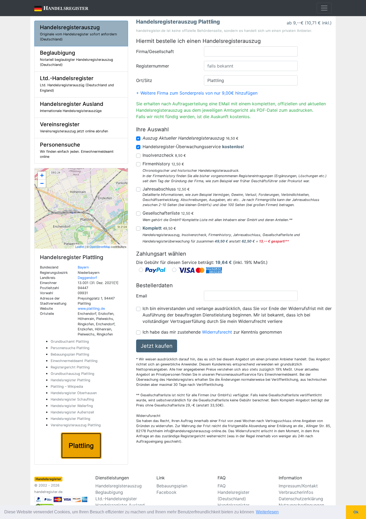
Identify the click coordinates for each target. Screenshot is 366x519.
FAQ (222, 485)
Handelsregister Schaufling (72, 399)
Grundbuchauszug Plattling (72, 374)
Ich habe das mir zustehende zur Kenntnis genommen (212, 332)
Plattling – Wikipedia (67, 386)
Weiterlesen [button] (267, 512)
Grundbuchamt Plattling (70, 341)
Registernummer (152, 66)
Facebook (166, 492)
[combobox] (251, 51)
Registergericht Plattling (70, 367)
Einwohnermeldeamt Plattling (74, 361)
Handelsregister (61, 8)
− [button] (42, 183)
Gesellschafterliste (168, 213)
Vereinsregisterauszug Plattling (76, 425)
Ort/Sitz (144, 80)
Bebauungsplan (171, 485)
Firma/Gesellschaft (155, 51)
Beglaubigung (109, 492)
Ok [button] (355, 512)
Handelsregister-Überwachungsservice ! (193, 146)
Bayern (83, 267)
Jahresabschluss (166, 189)
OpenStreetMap (99, 246)
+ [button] (42, 175)
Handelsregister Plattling (70, 380)
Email (141, 295)
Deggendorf (87, 278)
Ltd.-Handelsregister (116, 498)
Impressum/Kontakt (298, 485)
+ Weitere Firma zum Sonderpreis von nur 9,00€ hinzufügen (196, 93)
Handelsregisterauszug (118, 485)
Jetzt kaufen (157, 346)
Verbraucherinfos (296, 492)
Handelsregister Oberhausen (74, 393)
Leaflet (79, 246)
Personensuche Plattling (70, 348)
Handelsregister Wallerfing (72, 406)
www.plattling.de (91, 309)
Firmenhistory (163, 163)
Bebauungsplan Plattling (70, 354)
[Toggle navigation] (324, 8)
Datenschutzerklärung (301, 498)
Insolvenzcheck (164, 155)
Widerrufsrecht (217, 332)
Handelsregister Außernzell (72, 412)
